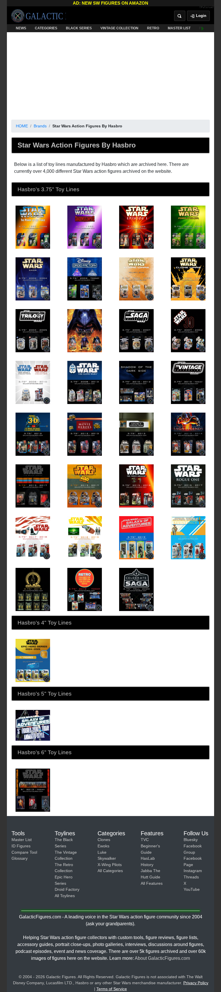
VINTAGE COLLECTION (119, 28)
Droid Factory (67, 889)
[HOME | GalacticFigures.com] (38, 15)
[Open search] (179, 16)
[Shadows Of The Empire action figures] (84, 227)
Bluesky (191, 839)
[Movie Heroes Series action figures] (84, 434)
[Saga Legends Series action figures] (188, 434)
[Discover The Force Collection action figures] (32, 434)
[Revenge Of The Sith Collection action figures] (84, 330)
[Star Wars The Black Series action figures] (32, 790)
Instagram (193, 870)
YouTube (192, 889)
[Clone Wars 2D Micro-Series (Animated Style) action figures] (188, 278)
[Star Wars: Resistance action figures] (188, 537)
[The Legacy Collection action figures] (32, 382)
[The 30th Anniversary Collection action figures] (188, 330)
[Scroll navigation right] (202, 28)
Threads (191, 877)
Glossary (20, 858)
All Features (152, 883)
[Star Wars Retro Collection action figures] (84, 589)
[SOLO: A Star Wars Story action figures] (84, 537)
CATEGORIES (46, 28)
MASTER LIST (179, 28)
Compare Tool (24, 852)
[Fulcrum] (206, 7)
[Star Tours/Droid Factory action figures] (84, 278)
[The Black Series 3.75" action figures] (32, 485)
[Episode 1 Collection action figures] (136, 227)
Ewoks (103, 846)
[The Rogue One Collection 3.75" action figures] (188, 485)
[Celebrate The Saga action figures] (136, 589)
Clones (104, 839)
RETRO (153, 28)
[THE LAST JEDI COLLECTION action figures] (32, 537)
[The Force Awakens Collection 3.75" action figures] (136, 485)
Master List (22, 839)
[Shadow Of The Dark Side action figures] (136, 382)
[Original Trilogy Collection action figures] (32, 330)
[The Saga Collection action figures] (136, 330)
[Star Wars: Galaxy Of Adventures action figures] (136, 537)
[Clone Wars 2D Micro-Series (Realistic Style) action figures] (136, 278)
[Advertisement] (110, 75)
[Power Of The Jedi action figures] (188, 227)
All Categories (110, 870)
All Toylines (65, 895)
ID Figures (21, 846)
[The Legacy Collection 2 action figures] (136, 434)
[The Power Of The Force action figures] (32, 227)
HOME (22, 126)
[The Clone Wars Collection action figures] (84, 382)
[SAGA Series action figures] (32, 278)
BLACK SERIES (79, 28)
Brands (40, 126)
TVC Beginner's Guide (150, 845)
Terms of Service (111, 989)
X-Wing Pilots (110, 864)
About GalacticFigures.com (162, 958)
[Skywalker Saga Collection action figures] (32, 589)
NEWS (21, 28)
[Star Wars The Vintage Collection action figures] (188, 382)
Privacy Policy (195, 982)
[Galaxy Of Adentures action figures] (32, 725)
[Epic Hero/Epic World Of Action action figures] (32, 660)
